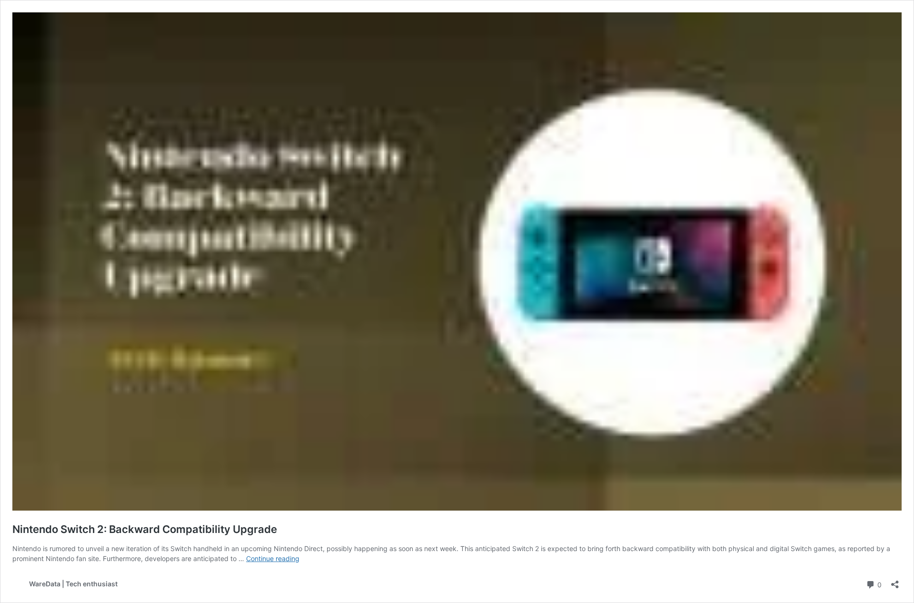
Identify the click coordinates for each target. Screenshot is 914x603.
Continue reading (272, 558)
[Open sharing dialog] (895, 581)
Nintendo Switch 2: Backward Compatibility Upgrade (144, 529)
